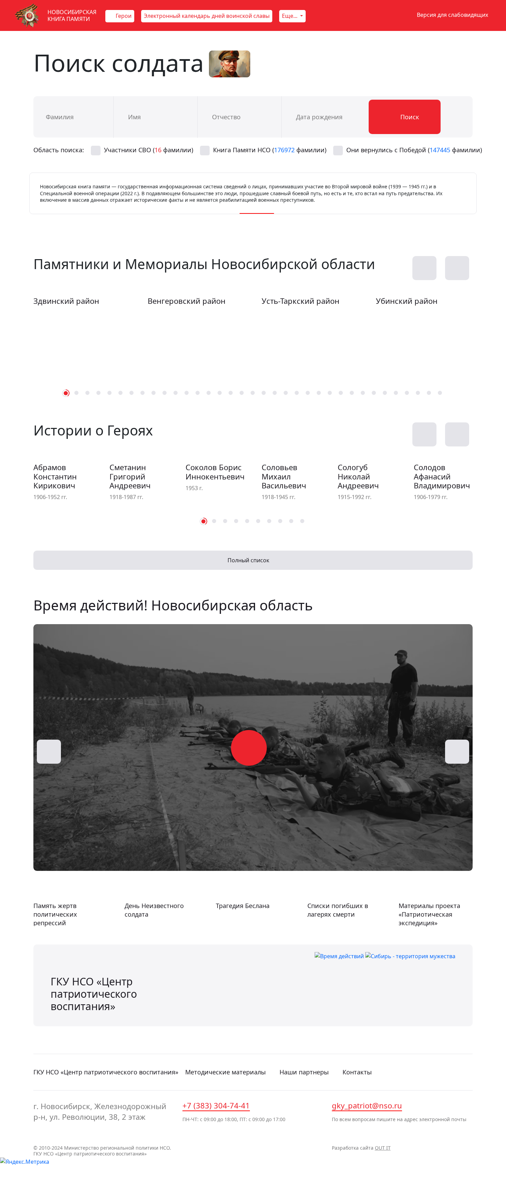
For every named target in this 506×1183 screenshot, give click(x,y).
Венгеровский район (186, 300)
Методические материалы (225, 1072)
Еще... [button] (290, 16)
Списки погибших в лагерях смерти (337, 910)
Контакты (357, 1072)
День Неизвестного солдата (154, 910)
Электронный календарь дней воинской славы (207, 16)
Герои (122, 16)
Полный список (249, 560)
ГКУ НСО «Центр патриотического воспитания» (105, 1072)
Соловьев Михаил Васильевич (284, 476)
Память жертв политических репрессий (55, 914)
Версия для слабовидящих (451, 15)
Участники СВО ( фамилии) (148, 150)
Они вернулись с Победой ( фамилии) (414, 150)
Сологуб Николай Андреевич (358, 476)
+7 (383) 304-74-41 (216, 1105)
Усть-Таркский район (300, 300)
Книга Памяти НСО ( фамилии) (269, 150)
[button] (457, 268)
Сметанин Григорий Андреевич (129, 476)
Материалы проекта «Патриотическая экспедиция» (429, 914)
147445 (440, 150)
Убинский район (407, 300)
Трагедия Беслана (243, 906)
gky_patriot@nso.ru (367, 1105)
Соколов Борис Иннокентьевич (215, 472)
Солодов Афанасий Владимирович (442, 476)
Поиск (409, 117)
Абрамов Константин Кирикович (55, 476)
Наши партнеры (304, 1072)
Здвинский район (66, 300)
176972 (284, 150)
